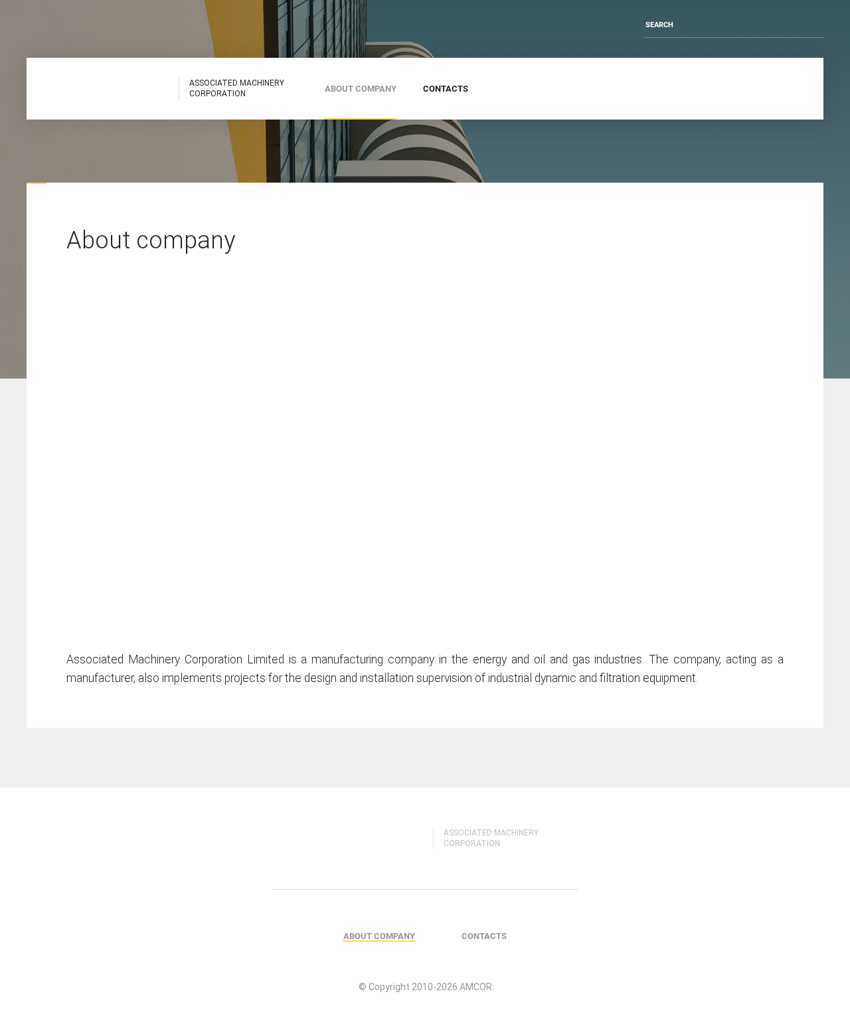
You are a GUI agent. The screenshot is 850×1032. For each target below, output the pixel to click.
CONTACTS (445, 88)
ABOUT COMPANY (360, 88)
